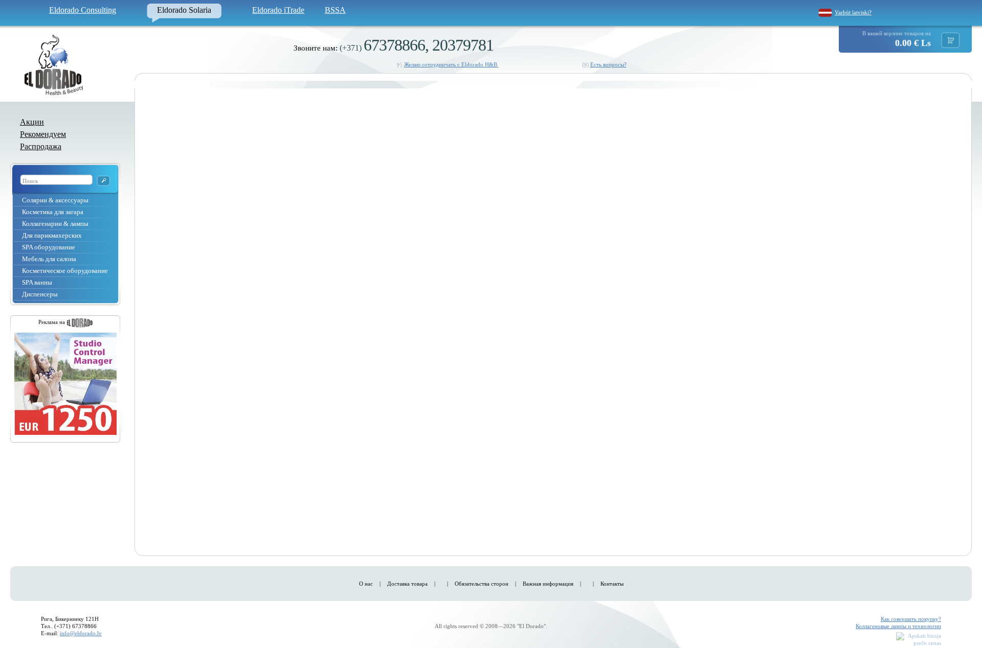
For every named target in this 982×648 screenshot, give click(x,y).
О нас (366, 584)
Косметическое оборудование (65, 270)
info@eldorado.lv (81, 633)
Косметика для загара (52, 212)
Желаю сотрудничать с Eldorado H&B (451, 64)
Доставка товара (407, 584)
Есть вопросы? (608, 64)
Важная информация (548, 584)
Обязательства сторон (481, 584)
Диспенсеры (40, 294)
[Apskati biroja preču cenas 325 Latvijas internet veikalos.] (918, 640)
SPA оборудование (48, 247)
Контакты (611, 584)
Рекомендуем (43, 134)
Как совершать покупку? (911, 619)
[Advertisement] (918, 243)
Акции (32, 122)
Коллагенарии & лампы (55, 223)
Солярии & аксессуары (55, 200)
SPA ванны (37, 282)
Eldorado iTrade (278, 10)
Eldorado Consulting (82, 10)
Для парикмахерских (52, 235)
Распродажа (40, 146)
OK (103, 180)
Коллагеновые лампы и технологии (898, 626)
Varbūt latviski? (853, 12)
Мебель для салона (49, 259)
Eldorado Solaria (184, 10)
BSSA (335, 10)
